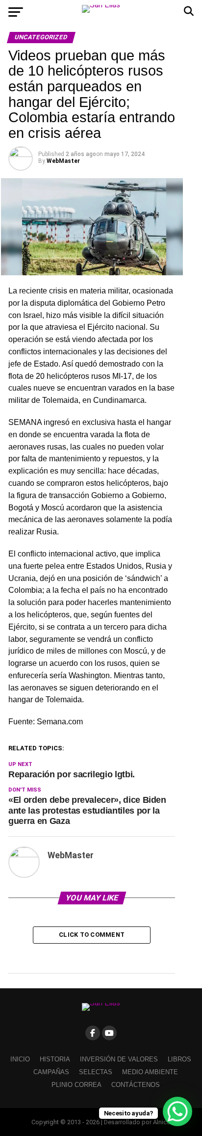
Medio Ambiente (150, 1072)
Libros (179, 1059)
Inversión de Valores (119, 1059)
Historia (55, 1059)
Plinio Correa (76, 1084)
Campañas (51, 1072)
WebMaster (63, 161)
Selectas (95, 1072)
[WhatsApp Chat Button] (177, 1111)
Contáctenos (135, 1084)
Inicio (20, 1059)
